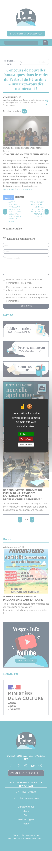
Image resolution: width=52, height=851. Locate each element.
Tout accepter (26, 434)
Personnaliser (26, 444)
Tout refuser (26, 439)
